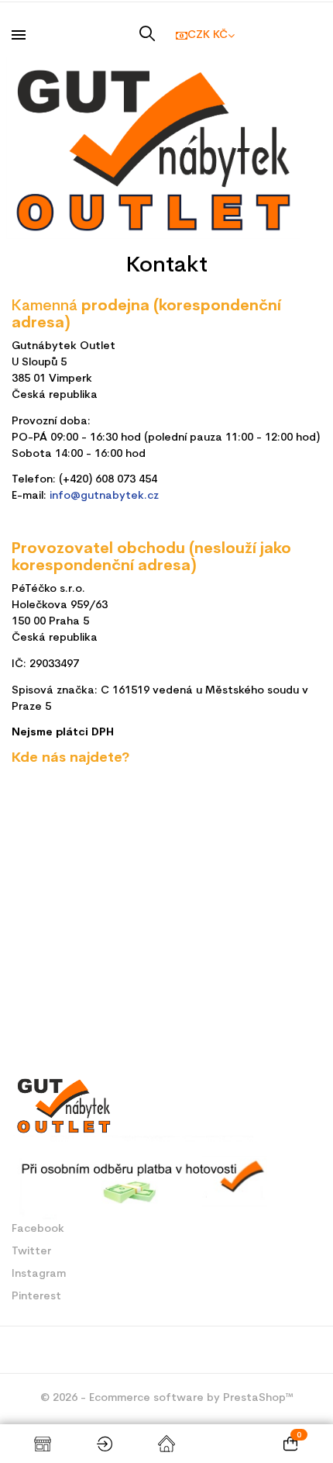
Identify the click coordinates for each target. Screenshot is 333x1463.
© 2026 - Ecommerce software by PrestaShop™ (167, 1398)
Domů (166, 1443)
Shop (43, 1443)
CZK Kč (207, 35)
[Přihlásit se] (105, 1443)
